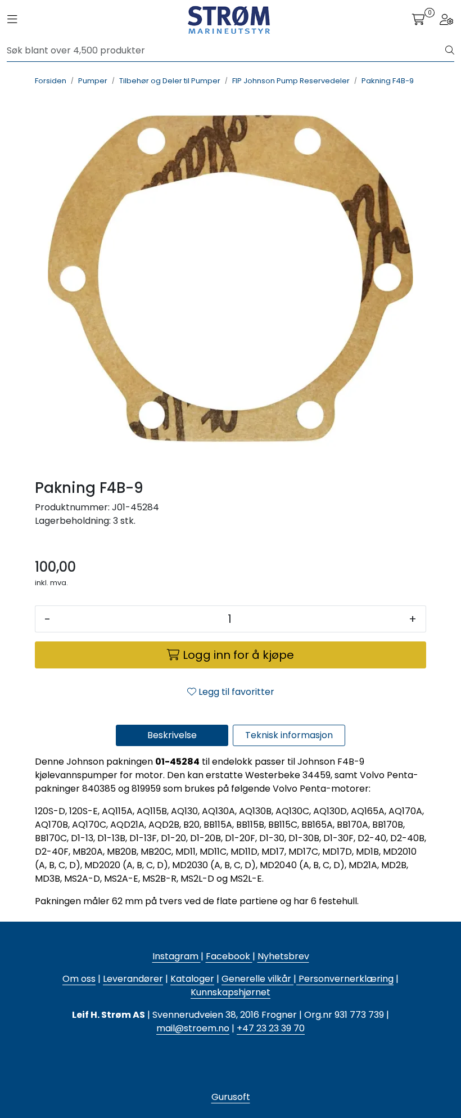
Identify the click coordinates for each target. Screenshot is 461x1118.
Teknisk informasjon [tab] (289, 735)
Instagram (176, 956)
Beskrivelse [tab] (172, 735)
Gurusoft (230, 1096)
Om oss (79, 978)
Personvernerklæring (345, 978)
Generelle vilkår (256, 978)
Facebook (229, 956)
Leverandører (133, 978)
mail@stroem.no (192, 1028)
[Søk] (449, 50)
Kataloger (192, 978)
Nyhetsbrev (283, 956)
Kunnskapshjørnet (230, 992)
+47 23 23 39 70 (271, 1028)
